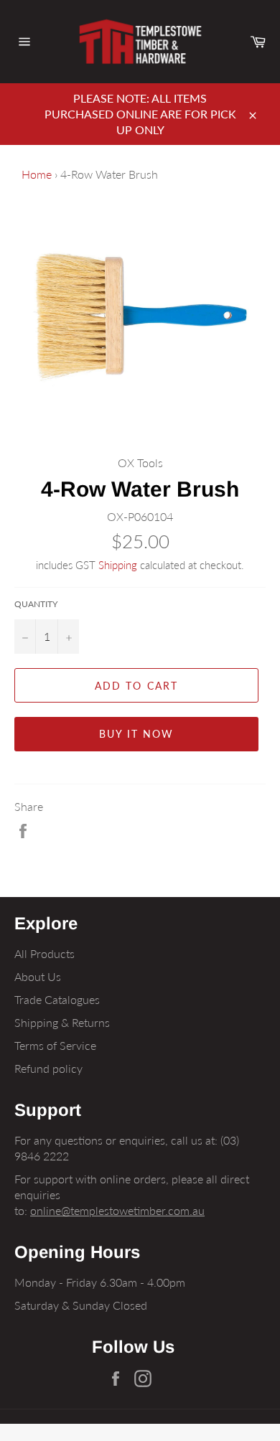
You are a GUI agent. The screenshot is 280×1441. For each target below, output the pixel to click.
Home (37, 174)
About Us (37, 976)
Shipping (117, 564)
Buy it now (136, 734)
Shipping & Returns (62, 1022)
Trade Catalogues (57, 999)
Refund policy (48, 1068)
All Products (44, 953)
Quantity (35, 604)
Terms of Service (55, 1045)
